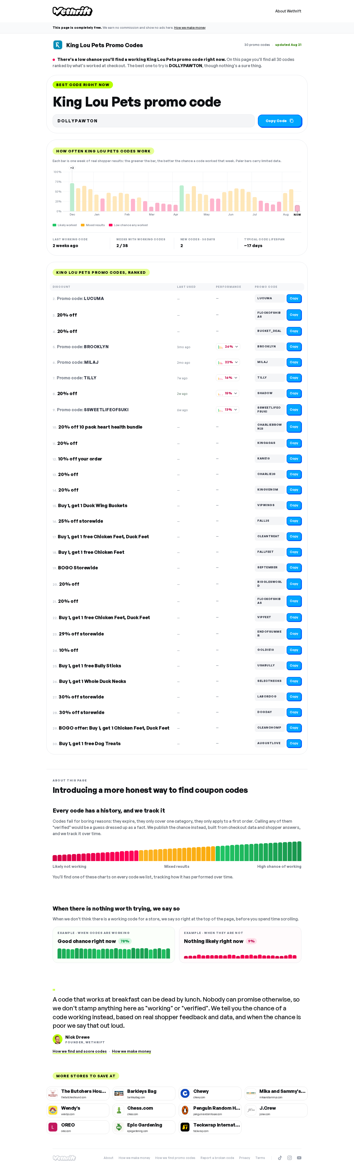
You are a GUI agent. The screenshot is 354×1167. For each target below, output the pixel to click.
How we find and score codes (80, 1051)
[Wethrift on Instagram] (289, 1158)
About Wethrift (288, 11)
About (109, 1158)
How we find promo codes (175, 1158)
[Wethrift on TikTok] (280, 1158)
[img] (177, 193)
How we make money (190, 28)
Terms (260, 1158)
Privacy (244, 1158)
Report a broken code (217, 1158)
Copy (294, 298)
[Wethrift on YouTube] (299, 1158)
